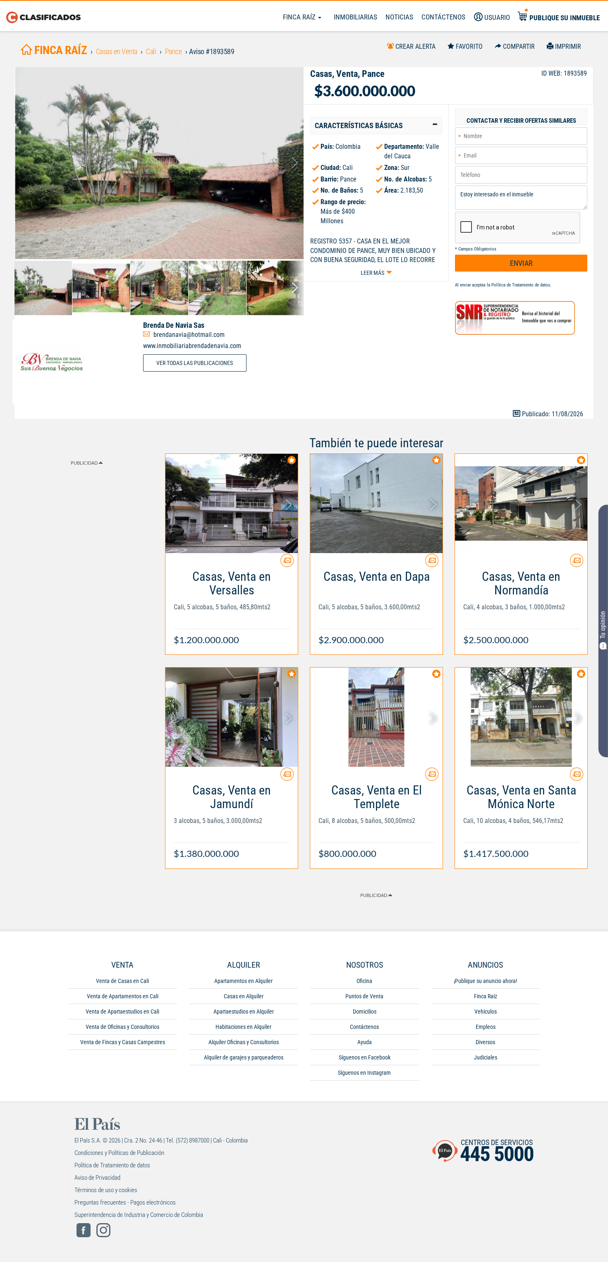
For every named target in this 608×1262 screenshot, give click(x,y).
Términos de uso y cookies (105, 1190)
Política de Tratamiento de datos (520, 285)
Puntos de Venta (364, 996)
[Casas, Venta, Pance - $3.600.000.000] (159, 163)
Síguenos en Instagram (364, 1072)
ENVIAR (521, 263)
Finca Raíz (300, 17)
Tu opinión (603, 625)
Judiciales (485, 1057)
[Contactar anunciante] (287, 563)
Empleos (485, 1026)
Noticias (399, 17)
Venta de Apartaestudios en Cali (122, 1011)
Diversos (485, 1042)
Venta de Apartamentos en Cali (122, 996)
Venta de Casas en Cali (122, 981)
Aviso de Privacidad (97, 1177)
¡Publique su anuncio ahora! (485, 981)
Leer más (372, 273)
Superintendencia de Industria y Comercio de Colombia (138, 1215)
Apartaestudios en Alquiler (243, 1011)
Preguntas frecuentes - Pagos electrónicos (125, 1202)
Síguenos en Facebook (364, 1057)
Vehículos (485, 1011)
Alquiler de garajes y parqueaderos (243, 1057)
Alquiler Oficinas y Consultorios (243, 1042)
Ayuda (364, 1042)
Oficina (364, 981)
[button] (376, 125)
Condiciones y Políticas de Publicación (119, 1153)
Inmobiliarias (355, 17)
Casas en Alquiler (243, 996)
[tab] (376, 125)
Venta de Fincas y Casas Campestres (122, 1042)
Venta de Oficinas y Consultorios (122, 1026)
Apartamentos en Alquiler (243, 981)
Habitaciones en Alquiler (243, 1026)
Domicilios (364, 1011)
